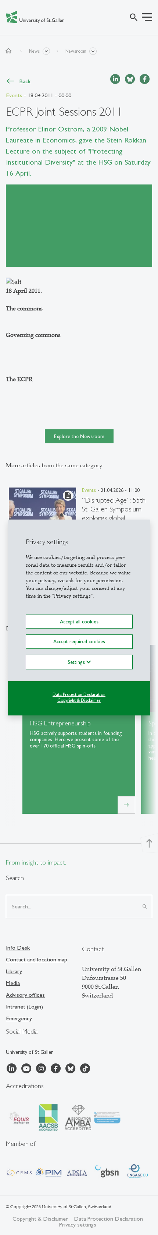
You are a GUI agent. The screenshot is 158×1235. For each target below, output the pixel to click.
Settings (77, 662)
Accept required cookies (79, 641)
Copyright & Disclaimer (79, 700)
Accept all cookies (79, 621)
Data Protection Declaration (79, 694)
